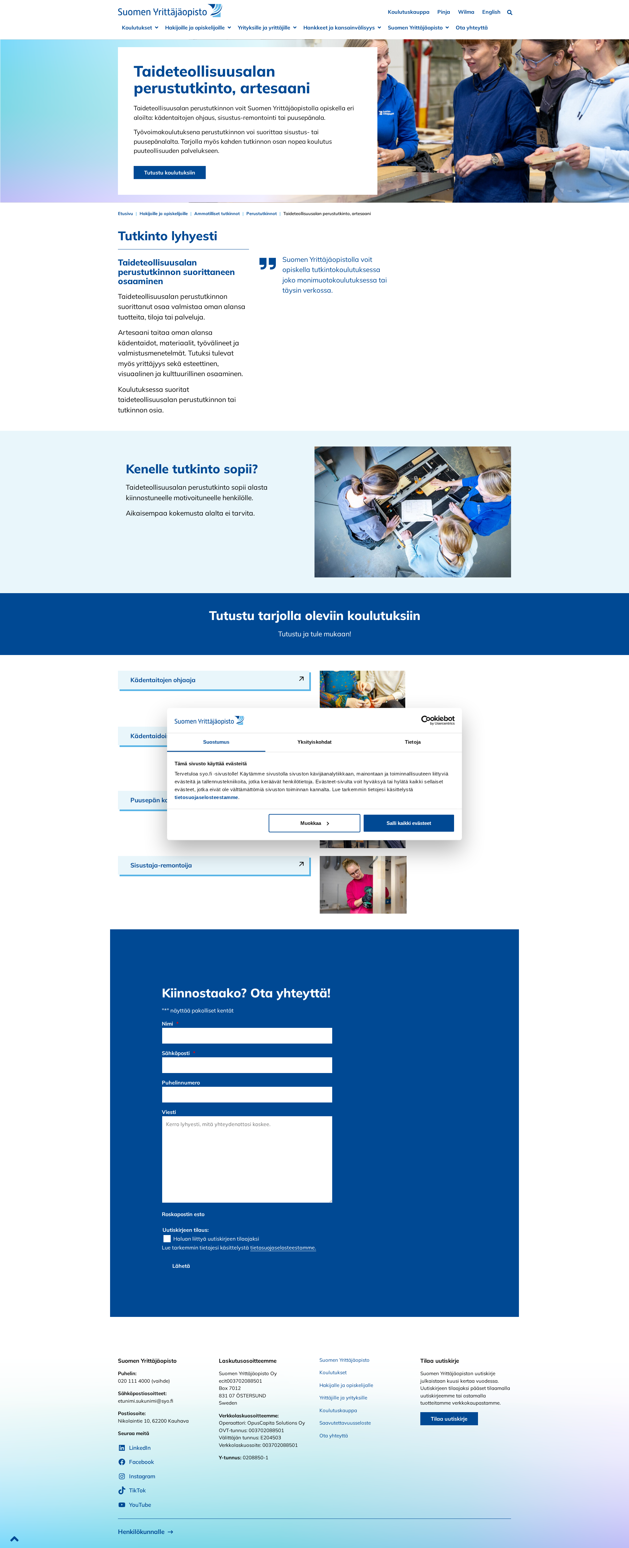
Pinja (443, 12)
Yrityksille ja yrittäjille (264, 27)
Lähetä (181, 1266)
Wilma (466, 12)
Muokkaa (310, 823)
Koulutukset (137, 27)
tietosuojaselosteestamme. (283, 1247)
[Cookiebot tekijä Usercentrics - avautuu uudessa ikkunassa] (426, 720)
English (491, 12)
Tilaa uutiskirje (449, 1418)
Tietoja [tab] (413, 742)
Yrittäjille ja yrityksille (343, 1397)
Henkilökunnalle (141, 1532)
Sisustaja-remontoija (161, 865)
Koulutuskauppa (408, 12)
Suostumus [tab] (216, 742)
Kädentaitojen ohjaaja (163, 680)
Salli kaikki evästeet (409, 823)
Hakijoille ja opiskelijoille (195, 27)
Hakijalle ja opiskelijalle (346, 1385)
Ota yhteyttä (472, 27)
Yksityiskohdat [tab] (314, 742)
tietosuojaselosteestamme (206, 797)
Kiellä (220, 823)
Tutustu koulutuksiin (169, 172)
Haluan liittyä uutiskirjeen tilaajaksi (216, 1238)
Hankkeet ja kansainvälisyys (339, 27)
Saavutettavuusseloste (345, 1423)
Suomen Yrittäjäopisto (415, 27)
